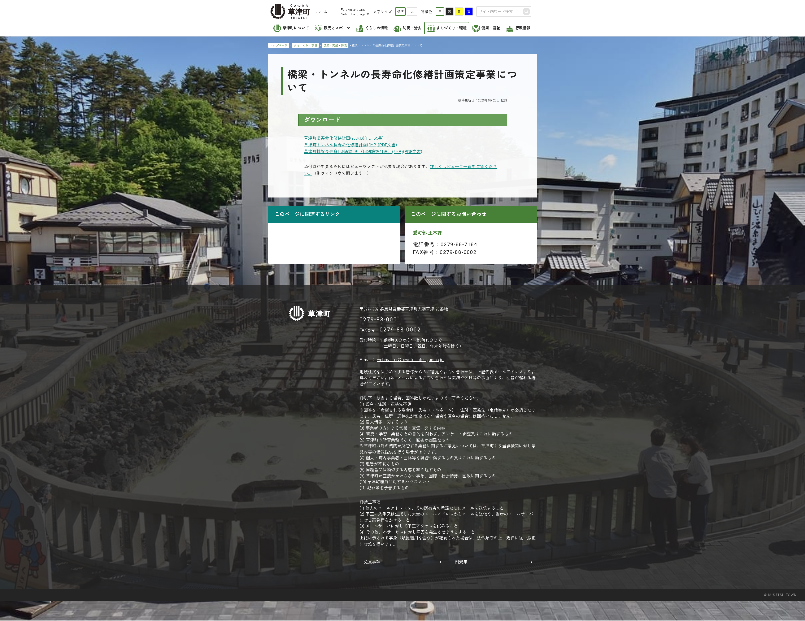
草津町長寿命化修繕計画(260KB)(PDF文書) (344, 138)
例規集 (461, 562)
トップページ (278, 45)
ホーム (321, 11)
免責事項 (372, 562)
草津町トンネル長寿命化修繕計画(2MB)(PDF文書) (350, 145)
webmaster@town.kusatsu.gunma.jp (410, 359)
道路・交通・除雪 (335, 45)
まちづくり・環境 (305, 45)
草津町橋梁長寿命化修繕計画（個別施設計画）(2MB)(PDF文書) (363, 151)
